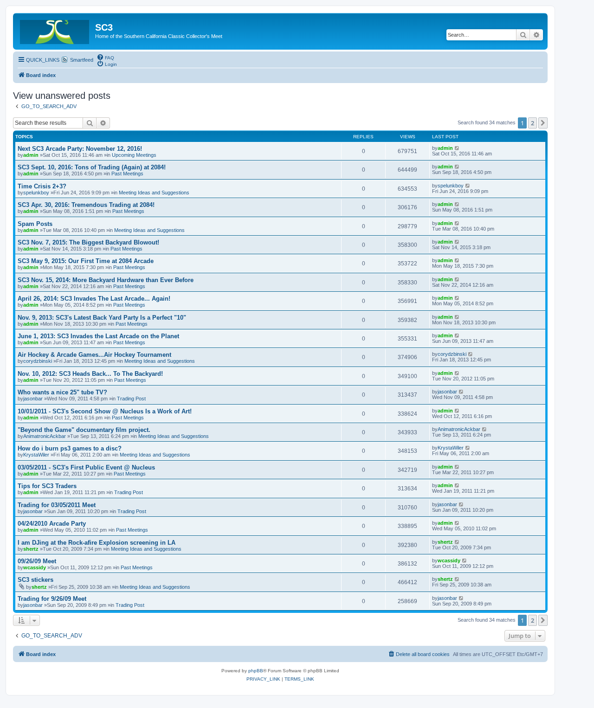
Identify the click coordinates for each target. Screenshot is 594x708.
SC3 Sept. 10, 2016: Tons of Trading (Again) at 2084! (92, 167)
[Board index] (55, 30)
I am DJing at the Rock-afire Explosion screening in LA (96, 542)
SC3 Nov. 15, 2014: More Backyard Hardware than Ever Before (106, 280)
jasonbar (33, 398)
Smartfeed (81, 60)
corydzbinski (37, 361)
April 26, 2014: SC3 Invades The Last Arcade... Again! (94, 298)
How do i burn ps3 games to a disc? (70, 448)
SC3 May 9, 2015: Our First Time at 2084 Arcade (86, 260)
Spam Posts (35, 223)
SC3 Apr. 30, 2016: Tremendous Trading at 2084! (86, 204)
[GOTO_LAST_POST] (457, 148)
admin (31, 155)
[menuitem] (105, 57)
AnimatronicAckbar (44, 436)
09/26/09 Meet (37, 561)
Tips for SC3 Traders (47, 486)
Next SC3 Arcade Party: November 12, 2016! (80, 148)
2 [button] (532, 123)
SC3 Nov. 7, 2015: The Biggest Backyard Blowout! (88, 242)
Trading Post (131, 398)
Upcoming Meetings (134, 155)
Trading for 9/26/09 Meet (52, 598)
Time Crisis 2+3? (42, 186)
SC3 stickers (35, 579)
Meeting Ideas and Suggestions (154, 192)
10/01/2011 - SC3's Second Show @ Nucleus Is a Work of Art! (105, 411)
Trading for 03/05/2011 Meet (57, 505)
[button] (543, 123)
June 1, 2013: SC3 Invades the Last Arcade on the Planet (98, 336)
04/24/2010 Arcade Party (52, 523)
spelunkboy (36, 192)
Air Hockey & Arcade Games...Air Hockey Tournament (94, 354)
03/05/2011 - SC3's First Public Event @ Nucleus (86, 467)
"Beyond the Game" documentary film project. (84, 429)
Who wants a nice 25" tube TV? (62, 392)
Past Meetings (127, 173)
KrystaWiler (36, 454)
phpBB (255, 670)
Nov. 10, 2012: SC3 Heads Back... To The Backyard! (90, 373)
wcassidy (34, 567)
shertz (31, 549)
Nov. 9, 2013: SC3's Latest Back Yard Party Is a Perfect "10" (102, 317)
